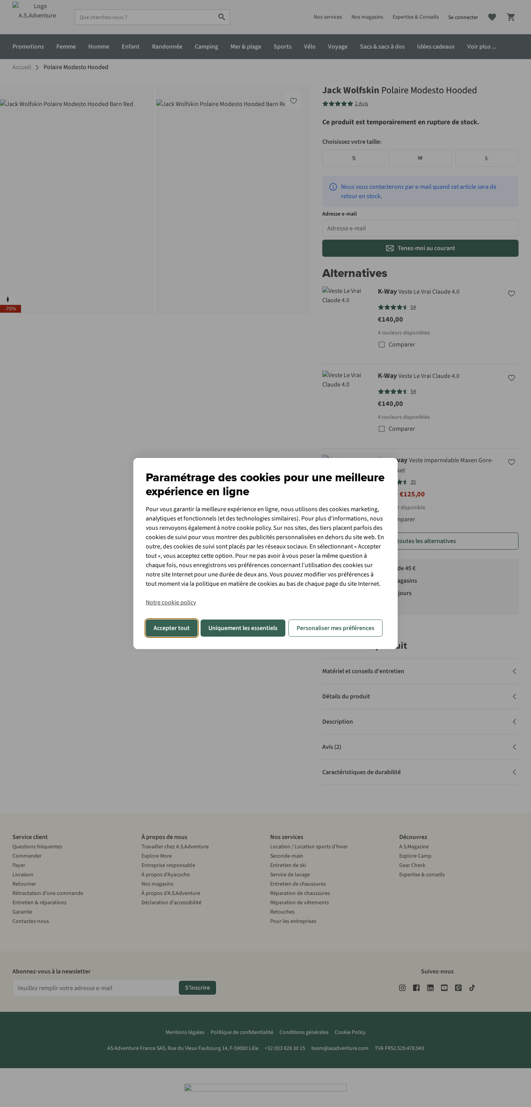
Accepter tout (172, 628)
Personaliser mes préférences (335, 628)
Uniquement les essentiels (243, 628)
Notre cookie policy (171, 602)
